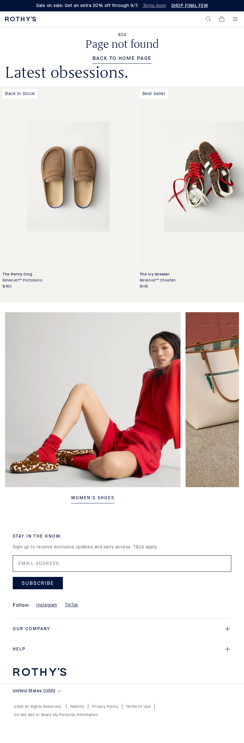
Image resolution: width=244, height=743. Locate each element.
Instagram (46, 605)
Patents (77, 706)
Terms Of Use (138, 706)
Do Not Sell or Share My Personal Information (56, 714)
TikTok (71, 605)
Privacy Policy (105, 706)
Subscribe (38, 582)
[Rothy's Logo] (20, 19)
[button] (208, 19)
